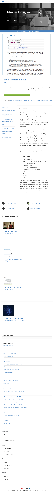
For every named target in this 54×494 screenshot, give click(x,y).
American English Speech (13, 259)
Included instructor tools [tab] (7, 132)
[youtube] (21, 488)
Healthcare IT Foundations (14, 318)
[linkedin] (29, 488)
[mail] (27, 488)
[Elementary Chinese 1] (8, 225)
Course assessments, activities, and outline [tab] (7, 120)
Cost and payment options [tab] (7, 138)
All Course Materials (15, 100)
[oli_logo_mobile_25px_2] (5, 1)
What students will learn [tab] (8, 110)
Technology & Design (46, 100)
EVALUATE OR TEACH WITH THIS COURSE (17, 95)
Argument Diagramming (13, 287)
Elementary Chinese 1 (12, 231)
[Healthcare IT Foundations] (8, 310)
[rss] (24, 488)
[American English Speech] (8, 253)
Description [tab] (5, 107)
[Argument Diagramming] (8, 281)
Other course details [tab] (7, 125)
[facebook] (32, 488)
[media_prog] (27, 54)
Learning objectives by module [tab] (8, 115)
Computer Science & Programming (30, 100)
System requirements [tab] (8, 128)
